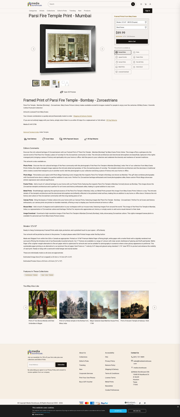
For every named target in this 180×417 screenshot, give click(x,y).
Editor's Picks (62, 11)
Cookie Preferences (112, 390)
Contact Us (135, 353)
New (79, 11)
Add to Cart (132, 41)
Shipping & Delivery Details (82, 116)
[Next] (102, 49)
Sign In (147, 11)
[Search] (133, 4)
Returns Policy (110, 365)
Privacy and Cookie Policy (43, 412)
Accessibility (109, 353)
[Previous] (33, 49)
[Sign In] (150, 4)
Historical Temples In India (31, 132)
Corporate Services (86, 373)
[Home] (36, 4)
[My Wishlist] (141, 4)
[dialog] (90, 411)
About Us (82, 353)
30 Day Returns (111, 120)
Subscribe (61, 365)
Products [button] (87, 11)
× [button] (178, 407)
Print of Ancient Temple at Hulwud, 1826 (135, 321)
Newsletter (109, 386)
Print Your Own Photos (87, 378)
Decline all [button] (137, 411)
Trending (72, 11)
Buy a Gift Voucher (85, 382)
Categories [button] (33, 11)
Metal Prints (109, 382)
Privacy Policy (110, 361)
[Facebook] (139, 404)
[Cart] (146, 4)
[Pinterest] (144, 404)
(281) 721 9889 (138, 357)
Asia (43, 275)
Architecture (29, 275)
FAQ (106, 357)
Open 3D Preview (70, 92)
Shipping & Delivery (111, 369)
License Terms (110, 378)
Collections (51, 11)
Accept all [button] (118, 411)
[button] (69, 414)
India (46, 275)
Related (35, 275)
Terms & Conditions (112, 373)
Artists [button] (41, 11)
